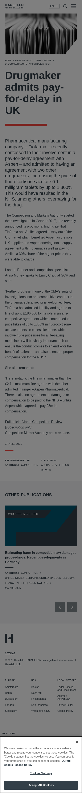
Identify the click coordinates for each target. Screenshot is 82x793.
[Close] (77, 742)
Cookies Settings (41, 773)
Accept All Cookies (40, 785)
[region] (41, 764)
